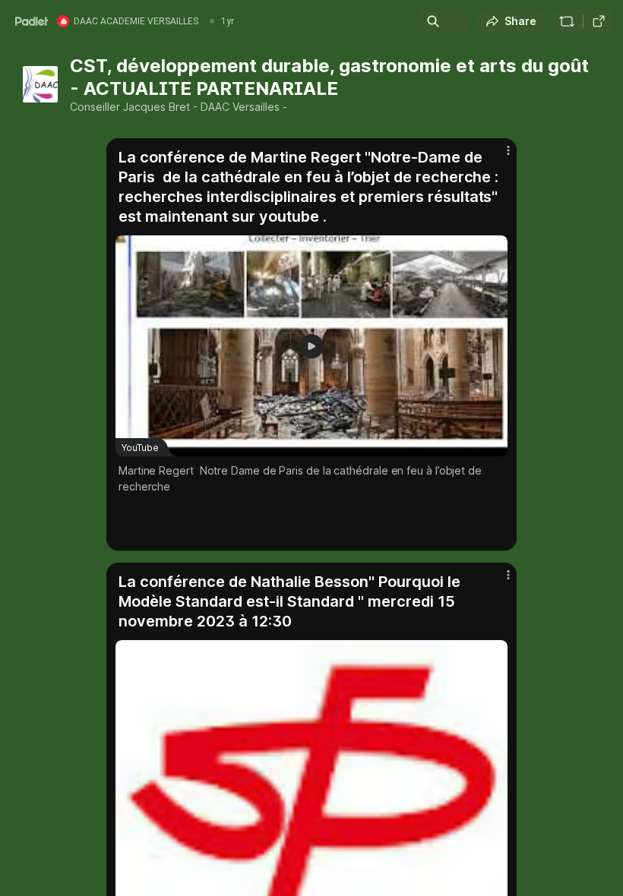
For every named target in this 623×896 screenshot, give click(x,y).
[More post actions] (498, 156)
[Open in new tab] (598, 21)
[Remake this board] (567, 21)
